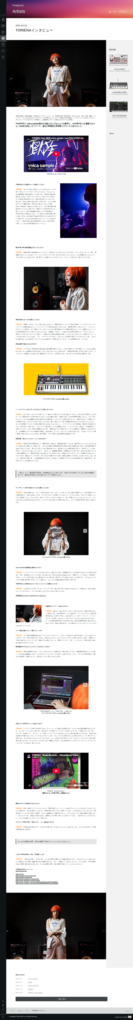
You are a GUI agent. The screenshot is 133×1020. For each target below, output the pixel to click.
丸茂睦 (30, 982)
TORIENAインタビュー (39, 1010)
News (3, 1001)
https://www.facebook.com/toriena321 (28, 880)
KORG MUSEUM (33, 985)
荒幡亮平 (30, 989)
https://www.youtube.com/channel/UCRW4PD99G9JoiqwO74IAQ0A (37, 883)
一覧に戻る (61, 999)
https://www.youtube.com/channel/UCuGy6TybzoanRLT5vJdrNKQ (37, 882)
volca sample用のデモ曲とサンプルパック (45, 124)
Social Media (3, 1010)
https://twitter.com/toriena (24, 877)
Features (3, 38)
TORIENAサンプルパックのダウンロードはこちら (31, 595)
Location (3, 1005)
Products (3, 26)
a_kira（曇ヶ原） (33, 979)
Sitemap (127, 1011)
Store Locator (3, 57)
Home (3, 20)
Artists (115, 11)
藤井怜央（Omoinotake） (35, 992)
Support (3, 51)
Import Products (3, 32)
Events (3, 45)
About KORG (3, 1017)
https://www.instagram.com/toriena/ (27, 879)
